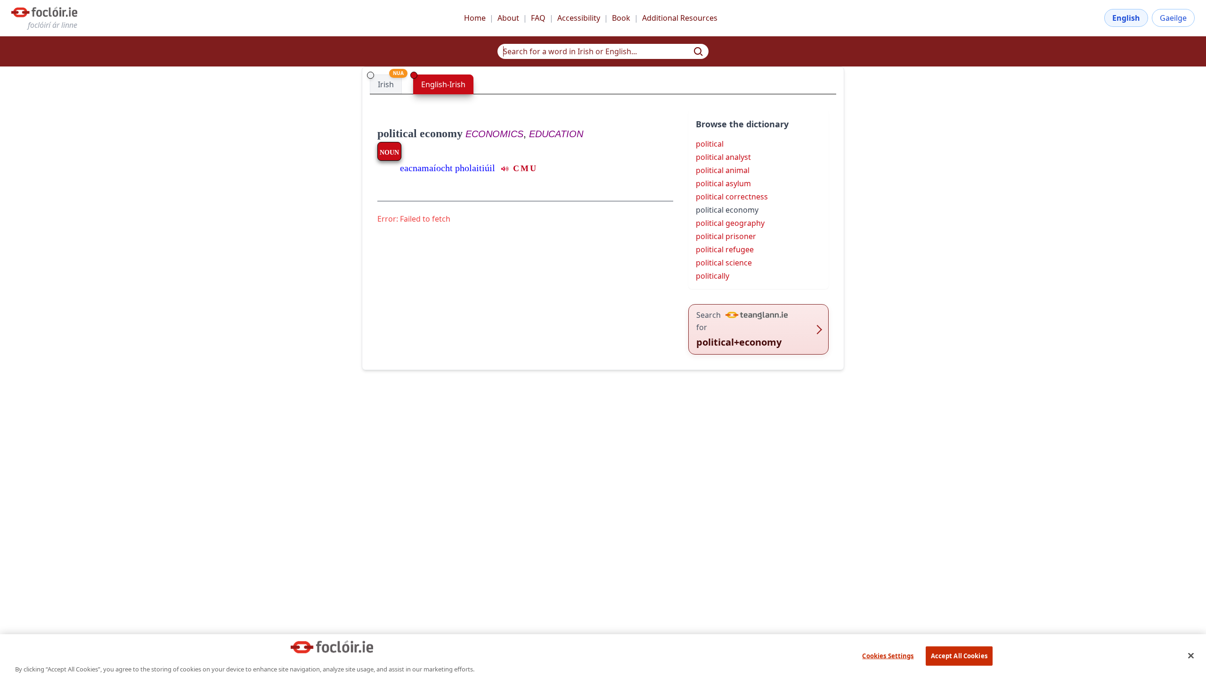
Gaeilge (1173, 18)
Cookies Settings (887, 655)
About (508, 18)
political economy (420, 133)
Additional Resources (679, 18)
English (1126, 18)
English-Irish (443, 84)
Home (475, 18)
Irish (386, 84)
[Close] (1191, 655)
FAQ (538, 18)
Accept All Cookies (959, 655)
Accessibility (578, 18)
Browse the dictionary (742, 124)
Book (621, 18)
